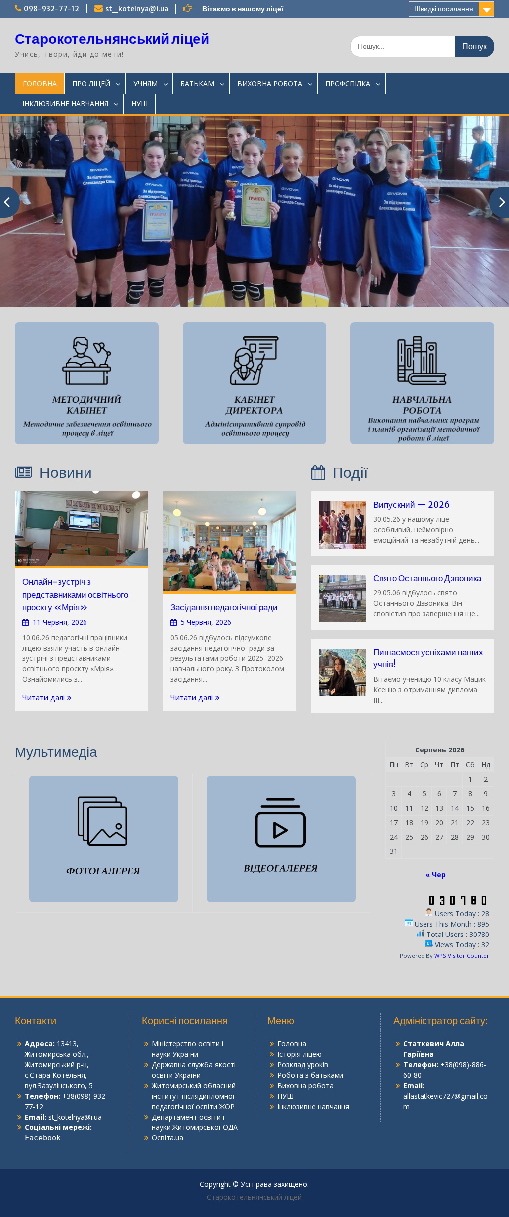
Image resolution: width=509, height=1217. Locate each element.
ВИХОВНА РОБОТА (269, 83)
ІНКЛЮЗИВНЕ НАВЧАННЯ (65, 103)
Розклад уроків (302, 1064)
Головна (291, 1043)
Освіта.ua (167, 1137)
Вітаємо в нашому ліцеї (242, 8)
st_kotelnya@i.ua (136, 8)
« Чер (435, 874)
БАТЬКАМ (197, 83)
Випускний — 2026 (411, 504)
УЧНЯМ (145, 83)
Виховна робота (305, 1085)
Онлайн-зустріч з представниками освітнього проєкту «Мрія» (75, 594)
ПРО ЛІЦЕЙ (91, 83)
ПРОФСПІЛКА (347, 83)
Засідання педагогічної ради (224, 607)
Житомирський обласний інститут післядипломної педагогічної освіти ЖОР (194, 1096)
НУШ (139, 103)
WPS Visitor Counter (461, 955)
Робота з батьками (310, 1075)
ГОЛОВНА (40, 83)
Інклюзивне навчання (313, 1106)
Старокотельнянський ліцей (112, 39)
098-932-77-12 (51, 8)
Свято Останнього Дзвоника (427, 578)
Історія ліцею (299, 1054)
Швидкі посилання (443, 8)
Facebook (43, 1137)
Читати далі (43, 697)
